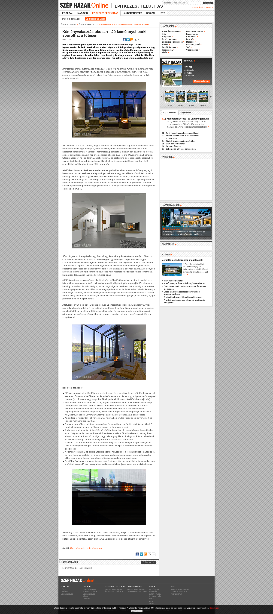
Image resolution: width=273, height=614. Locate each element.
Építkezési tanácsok (95, 19)
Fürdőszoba (168, 50)
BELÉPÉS (167, 3)
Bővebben (214, 608)
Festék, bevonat (170, 47)
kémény (79, 548)
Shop (151, 601)
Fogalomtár (176, 594)
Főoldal (67, 13)
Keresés (207, 3)
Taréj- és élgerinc (173, 146)
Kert (162, 13)
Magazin (82, 13)
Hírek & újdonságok (70, 19)
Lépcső (190, 39)
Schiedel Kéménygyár (93, 548)
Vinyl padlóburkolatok (175, 144)
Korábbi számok (90, 591)
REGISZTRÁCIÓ (179, 3)
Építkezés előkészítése (173, 42)
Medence (191, 42)
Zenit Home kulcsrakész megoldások (182, 133)
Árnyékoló (167, 37)
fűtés (72, 548)
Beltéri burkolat (170, 39)
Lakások (65, 591)
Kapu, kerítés (193, 34)
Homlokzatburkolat (195, 31)
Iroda (151, 604)
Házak (63, 589)
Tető (189, 47)
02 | (163, 133)
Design (150, 13)
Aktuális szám (89, 589)
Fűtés (165, 52)
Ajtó (164, 34)
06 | (163, 146)
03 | (163, 136)
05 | (163, 144)
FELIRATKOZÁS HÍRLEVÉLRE (201, 7)
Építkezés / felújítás (105, 13)
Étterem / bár (155, 596)
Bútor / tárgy (155, 594)
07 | (163, 149)
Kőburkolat (192, 37)
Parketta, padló (193, 45)
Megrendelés (67, 594)
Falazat (166, 45)
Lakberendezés (132, 13)
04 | (163, 141)
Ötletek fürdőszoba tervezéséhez (180, 141)
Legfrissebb (186, 113)
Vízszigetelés (193, 50)
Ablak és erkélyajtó (171, 31)
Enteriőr (153, 591)
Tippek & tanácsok (179, 591)
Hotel (151, 599)
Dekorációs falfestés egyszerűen (181, 149)
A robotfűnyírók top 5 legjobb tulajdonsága (183, 297)
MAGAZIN (189, 60)
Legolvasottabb (169, 113)
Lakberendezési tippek (137, 591)
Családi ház (154, 589)
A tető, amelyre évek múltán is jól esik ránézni (184, 283)
